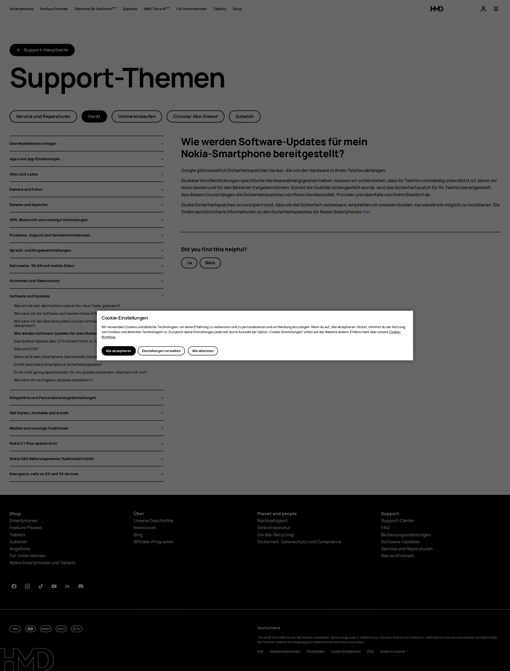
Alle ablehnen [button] (203, 351)
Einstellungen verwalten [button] (161, 351)
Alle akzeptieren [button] (118, 351)
